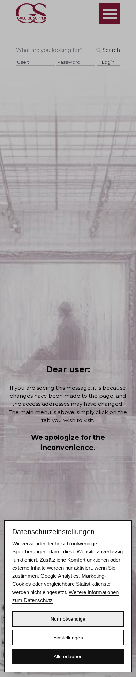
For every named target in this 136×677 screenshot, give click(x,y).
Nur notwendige (68, 619)
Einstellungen (68, 637)
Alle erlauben (68, 656)
